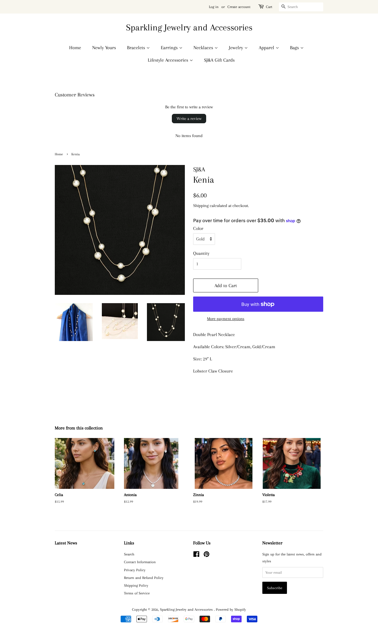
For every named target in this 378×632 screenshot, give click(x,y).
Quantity (201, 253)
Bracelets (136, 47)
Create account (238, 7)
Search (129, 554)
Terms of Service (137, 593)
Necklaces (203, 47)
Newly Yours (104, 47)
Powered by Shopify (231, 609)
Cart (269, 7)
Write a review (189, 118)
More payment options (225, 318)
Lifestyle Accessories (169, 60)
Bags (295, 47)
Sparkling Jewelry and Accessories (189, 27)
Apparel (267, 47)
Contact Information (140, 562)
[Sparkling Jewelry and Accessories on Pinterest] (206, 555)
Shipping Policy (136, 585)
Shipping (201, 205)
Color (198, 228)
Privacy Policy (135, 570)
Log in (214, 7)
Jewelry (236, 47)
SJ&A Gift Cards (219, 60)
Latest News (66, 543)
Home (75, 47)
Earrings (170, 47)
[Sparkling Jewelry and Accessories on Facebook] (196, 555)
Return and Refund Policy (144, 577)
